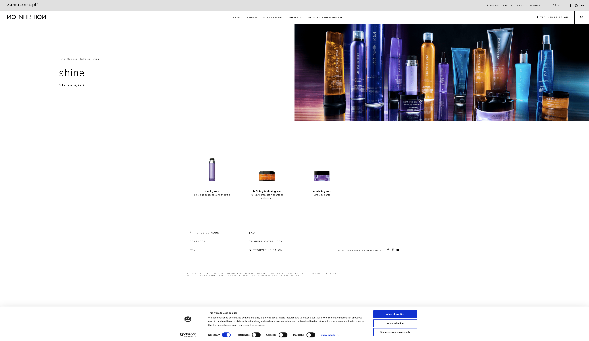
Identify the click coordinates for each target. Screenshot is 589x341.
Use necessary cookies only (395, 332)
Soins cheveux (273, 17)
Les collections (529, 5)
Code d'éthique (291, 275)
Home (62, 59)
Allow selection (395, 323)
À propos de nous (499, 5)
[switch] (256, 334)
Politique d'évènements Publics (264, 275)
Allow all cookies (395, 314)
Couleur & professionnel (325, 17)
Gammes (252, 17)
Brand (237, 17)
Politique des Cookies (233, 275)
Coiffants (295, 17)
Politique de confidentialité (203, 275)
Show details (328, 335)
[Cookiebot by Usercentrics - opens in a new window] (188, 335)
